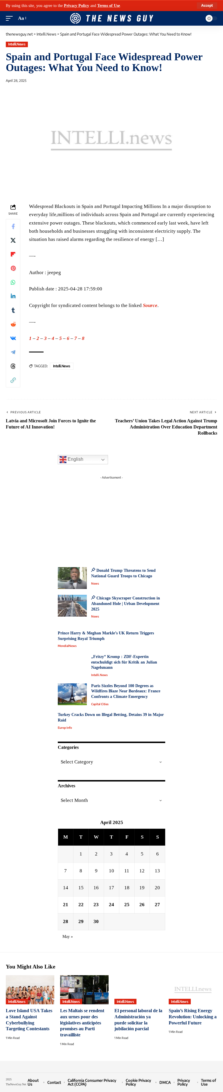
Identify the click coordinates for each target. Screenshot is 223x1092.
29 (81, 921)
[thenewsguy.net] (111, 18)
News (95, 583)
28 (65, 921)
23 (96, 904)
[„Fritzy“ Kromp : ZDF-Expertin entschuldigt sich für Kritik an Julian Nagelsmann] (72, 665)
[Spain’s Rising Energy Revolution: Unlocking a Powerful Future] (193, 989)
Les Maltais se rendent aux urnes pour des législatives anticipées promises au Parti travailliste (82, 1022)
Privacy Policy (76, 5)
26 (142, 904)
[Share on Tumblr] (13, 310)
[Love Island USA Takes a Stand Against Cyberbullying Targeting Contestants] (30, 989)
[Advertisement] (111, 518)
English (74, 459)
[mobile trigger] (11, 18)
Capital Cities (100, 704)
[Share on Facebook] (13, 226)
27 (157, 904)
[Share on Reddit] (13, 324)
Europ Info (65, 727)
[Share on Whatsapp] (13, 282)
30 (96, 921)
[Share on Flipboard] (13, 254)
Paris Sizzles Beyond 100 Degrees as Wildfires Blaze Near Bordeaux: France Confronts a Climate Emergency (125, 691)
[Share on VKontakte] (13, 338)
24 (111, 904)
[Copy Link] (13, 380)
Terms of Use (108, 5)
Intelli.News (16, 44)
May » (67, 936)
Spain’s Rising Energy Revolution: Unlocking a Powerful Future (193, 1016)
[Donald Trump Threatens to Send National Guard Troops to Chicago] (72, 578)
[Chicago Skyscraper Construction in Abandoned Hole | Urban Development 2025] (72, 606)
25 (127, 904)
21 (65, 904)
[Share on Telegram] (13, 352)
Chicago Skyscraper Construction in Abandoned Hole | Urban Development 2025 (125, 603)
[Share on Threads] (13, 366)
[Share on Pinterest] (13, 268)
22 (81, 904)
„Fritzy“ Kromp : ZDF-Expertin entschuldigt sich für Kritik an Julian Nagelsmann (124, 662)
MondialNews (67, 646)
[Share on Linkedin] (13, 296)
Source (150, 305)
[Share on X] (13, 240)
